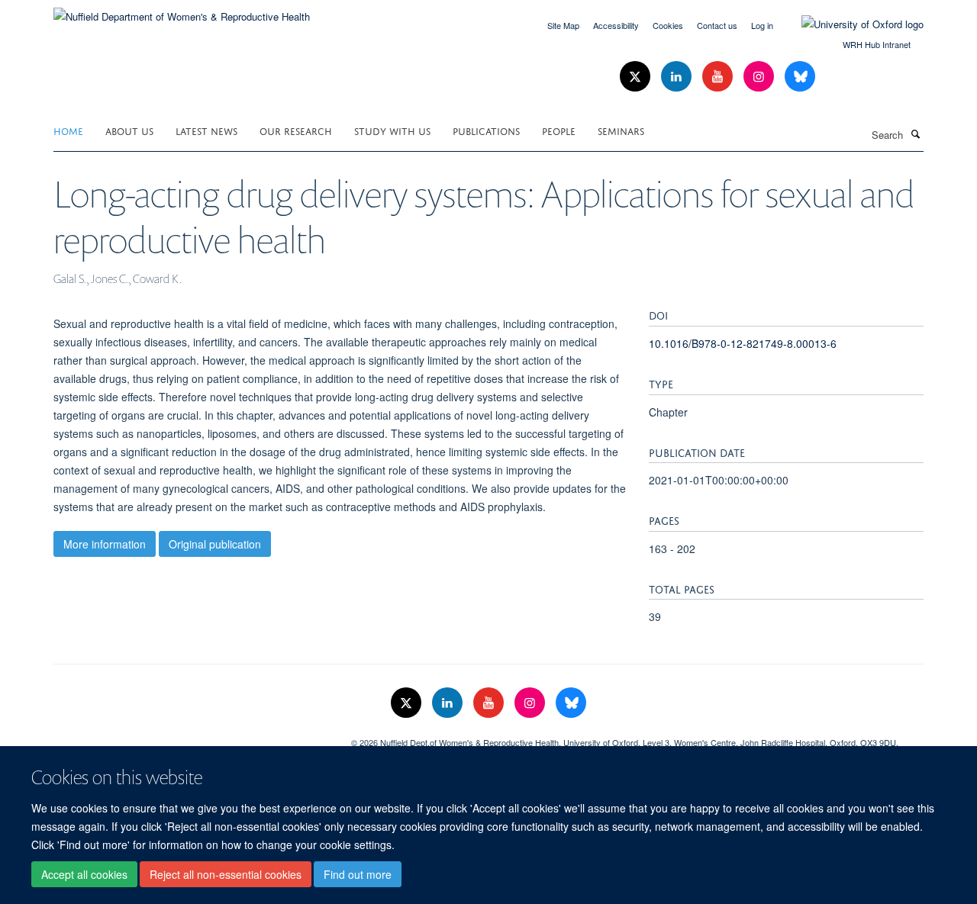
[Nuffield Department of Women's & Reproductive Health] (181, 11)
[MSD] (190, 737)
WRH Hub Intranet (877, 44)
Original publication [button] (215, 544)
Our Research (296, 130)
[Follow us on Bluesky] (800, 76)
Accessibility (616, 25)
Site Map (563, 25)
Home (68, 130)
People (559, 130)
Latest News (206, 130)
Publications (486, 130)
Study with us (392, 130)
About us (129, 130)
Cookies (668, 25)
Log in (762, 25)
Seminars (621, 130)
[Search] (915, 133)
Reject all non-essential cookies (225, 874)
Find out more (358, 874)
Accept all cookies (84, 874)
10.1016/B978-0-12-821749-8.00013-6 (743, 343)
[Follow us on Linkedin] (678, 76)
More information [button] (104, 544)
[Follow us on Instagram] (760, 76)
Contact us (717, 25)
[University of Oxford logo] (851, 24)
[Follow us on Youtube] (719, 76)
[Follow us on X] (636, 76)
